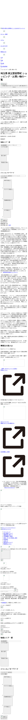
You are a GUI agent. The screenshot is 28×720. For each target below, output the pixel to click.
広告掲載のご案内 (8, 536)
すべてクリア (4, 222)
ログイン (3, 625)
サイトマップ (6, 531)
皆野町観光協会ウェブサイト (10, 272)
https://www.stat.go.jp (10, 487)
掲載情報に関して (8, 535)
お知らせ (5, 541)
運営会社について (8, 542)
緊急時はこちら (7, 544)
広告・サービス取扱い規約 (10, 538)
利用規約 (5, 539)
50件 (10, 225)
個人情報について (8, 533)
